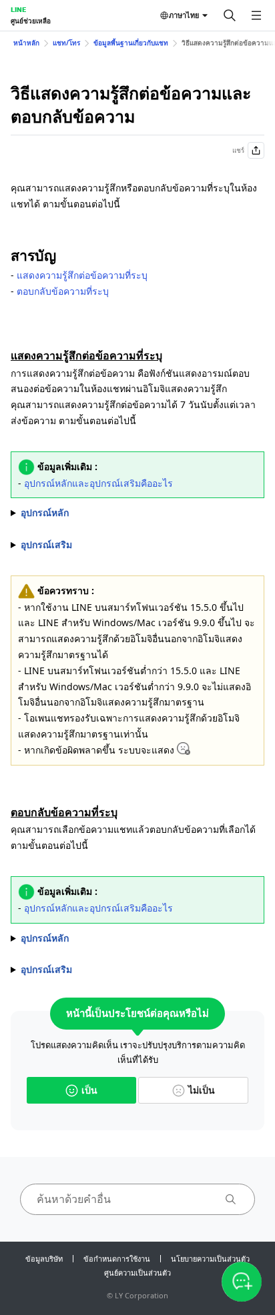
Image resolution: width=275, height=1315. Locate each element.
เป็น (89, 1090)
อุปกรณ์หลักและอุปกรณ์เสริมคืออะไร (98, 483)
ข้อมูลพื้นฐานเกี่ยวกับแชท (130, 42)
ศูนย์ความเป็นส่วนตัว (137, 1273)
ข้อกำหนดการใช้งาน (116, 1259)
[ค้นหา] (229, 15)
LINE (18, 9)
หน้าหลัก (26, 42)
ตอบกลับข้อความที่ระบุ (63, 291)
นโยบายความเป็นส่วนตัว (210, 1259)
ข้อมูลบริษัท (44, 1259)
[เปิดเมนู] (256, 15)
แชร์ (238, 150)
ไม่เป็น (201, 1090)
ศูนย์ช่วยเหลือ (31, 20)
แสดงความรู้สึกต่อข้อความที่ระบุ (82, 275)
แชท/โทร (66, 42)
